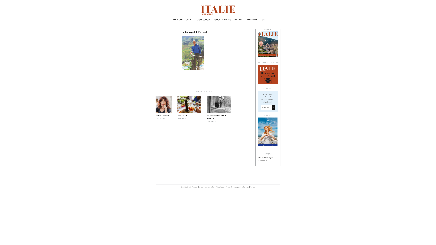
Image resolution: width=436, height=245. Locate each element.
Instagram (237, 187)
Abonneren (268, 29)
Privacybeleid (220, 187)
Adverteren (245, 187)
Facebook (229, 187)
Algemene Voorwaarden (206, 187)
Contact (252, 187)
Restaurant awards (268, 62)
